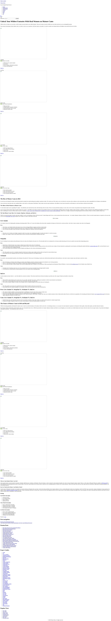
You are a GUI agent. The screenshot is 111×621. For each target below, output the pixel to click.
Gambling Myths (6, 571)
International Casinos (6, 578)
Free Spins (5, 570)
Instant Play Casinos (6, 577)
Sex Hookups (5, 595)
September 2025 (6, 614)
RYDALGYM (104, 483)
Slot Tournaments (6, 599)
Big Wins (4, 557)
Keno (4, 579)
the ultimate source (74, 264)
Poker (4, 590)
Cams (4, 11)
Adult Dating (5, 8)
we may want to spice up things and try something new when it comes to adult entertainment (43, 210)
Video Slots (5, 602)
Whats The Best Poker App (8, 531)
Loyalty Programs (6, 584)
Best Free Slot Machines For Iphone (9, 539)
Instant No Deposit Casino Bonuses (9, 546)
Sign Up (2, 68)
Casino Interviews (6, 564)
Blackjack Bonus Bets (7, 536)
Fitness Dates (2, 2)
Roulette (4, 592)
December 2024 (6, 618)
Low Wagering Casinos (7, 583)
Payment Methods (6, 588)
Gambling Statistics (6, 572)
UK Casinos (5, 601)
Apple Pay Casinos (6, 555)
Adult (4, 552)
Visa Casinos (5, 603)
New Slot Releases (6, 586)
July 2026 (4, 610)
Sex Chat (4, 594)
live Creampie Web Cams (99, 294)
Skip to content (3, 0)
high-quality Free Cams (10, 216)
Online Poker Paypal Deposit (8, 534)
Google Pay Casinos (6, 574)
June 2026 (5, 611)
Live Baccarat (5, 580)
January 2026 (5, 612)
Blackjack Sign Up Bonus (7, 529)
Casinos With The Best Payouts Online (10, 543)
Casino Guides (5, 562)
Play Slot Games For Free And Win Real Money (11, 527)
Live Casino (5, 581)
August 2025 (5, 615)
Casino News (5, 565)
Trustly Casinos (5, 600)
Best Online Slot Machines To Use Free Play (11, 541)
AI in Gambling (6, 554)
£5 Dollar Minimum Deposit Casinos (9, 545)
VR (3, 13)
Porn (4, 12)
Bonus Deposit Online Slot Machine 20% (10, 540)
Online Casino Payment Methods (9, 544)
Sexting (4, 596)
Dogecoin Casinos (6, 568)
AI (3, 14)
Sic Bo (4, 597)
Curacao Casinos (6, 567)
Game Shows (5, 573)
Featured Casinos (6, 569)
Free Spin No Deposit (7, 530)
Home (4, 6)
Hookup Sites (5, 7)
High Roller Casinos (6, 575)
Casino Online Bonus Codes (8, 542)
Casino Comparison (6, 561)
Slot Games (5, 598)
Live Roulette (5, 582)
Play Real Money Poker (7, 535)
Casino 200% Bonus (6, 547)
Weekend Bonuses (6, 605)
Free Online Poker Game (7, 537)
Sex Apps (4, 593)
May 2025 (5, 616)
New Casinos (5, 585)
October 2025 (5, 613)
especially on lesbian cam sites (12, 490)
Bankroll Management (7, 556)
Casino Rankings (6, 566)
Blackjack (4, 559)
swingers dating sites (93, 246)
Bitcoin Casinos (6, 558)
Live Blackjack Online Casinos (8, 538)
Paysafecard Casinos (6, 589)
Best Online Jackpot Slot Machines (9, 528)
